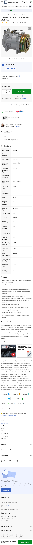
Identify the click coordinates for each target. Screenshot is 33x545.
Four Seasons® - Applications (16, 394)
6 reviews (10, 22)
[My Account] (27, 2)
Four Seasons (9, 14)
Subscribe (6, 490)
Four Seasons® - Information (6, 398)
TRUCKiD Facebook (3, 536)
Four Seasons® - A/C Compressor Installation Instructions (24, 347)
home (2, 14)
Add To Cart (21, 91)
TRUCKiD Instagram (21, 536)
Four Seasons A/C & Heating (21, 14)
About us (21, 403)
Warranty (5, 403)
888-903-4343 (10, 126)
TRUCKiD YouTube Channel (12, 536)
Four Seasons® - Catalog (26, 394)
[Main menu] (2, 2)
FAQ (13, 403)
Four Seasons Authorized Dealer (17, 398)
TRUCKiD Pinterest (16, 536)
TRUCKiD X (8, 536)
